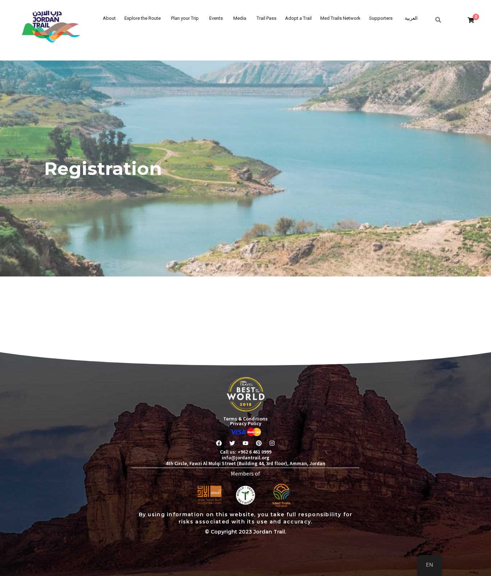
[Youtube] (245, 443)
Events (216, 18)
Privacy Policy (245, 423)
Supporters (381, 18)
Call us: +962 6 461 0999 (245, 452)
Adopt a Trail (298, 18)
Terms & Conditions (245, 418)
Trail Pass (266, 18)
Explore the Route (142, 18)
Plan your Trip (185, 18)
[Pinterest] (259, 443)
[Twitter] (232, 443)
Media (239, 18)
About (109, 18)
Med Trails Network (340, 18)
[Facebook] (219, 443)
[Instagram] (272, 443)
